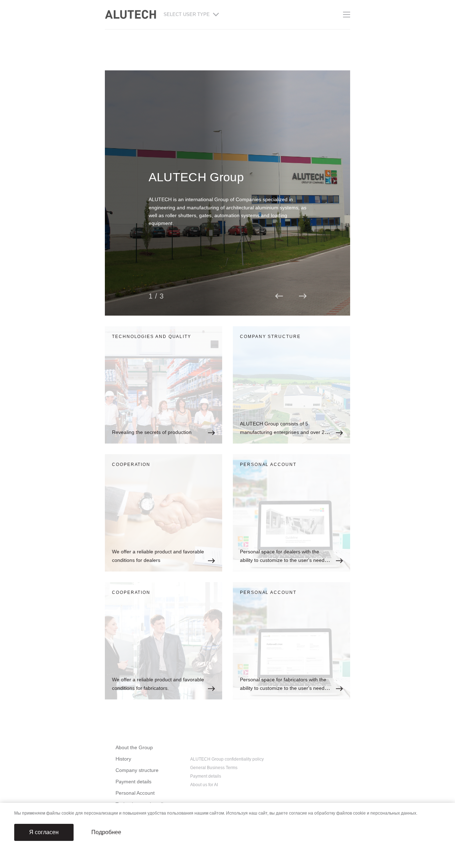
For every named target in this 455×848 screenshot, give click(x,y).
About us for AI (204, 784)
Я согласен (44, 832)
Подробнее (106, 832)
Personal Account (135, 793)
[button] (279, 296)
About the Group (134, 747)
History (123, 759)
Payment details (133, 781)
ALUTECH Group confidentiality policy (227, 759)
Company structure (137, 770)
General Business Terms (213, 767)
